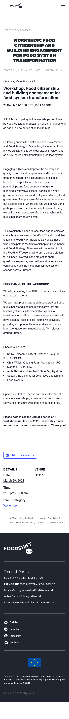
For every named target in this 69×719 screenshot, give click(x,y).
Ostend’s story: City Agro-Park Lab (23, 596)
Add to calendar (21, 455)
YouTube (14, 642)
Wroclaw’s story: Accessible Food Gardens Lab (29, 590)
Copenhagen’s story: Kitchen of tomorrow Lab (29, 602)
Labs (34, 334)
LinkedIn (14, 629)
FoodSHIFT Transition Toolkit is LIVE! (23, 578)
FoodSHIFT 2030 (26, 548)
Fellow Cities (35, 352)
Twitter (14, 622)
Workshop (10, 505)
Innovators (34, 343)
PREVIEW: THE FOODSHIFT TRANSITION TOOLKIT (29, 584)
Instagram (15, 635)
